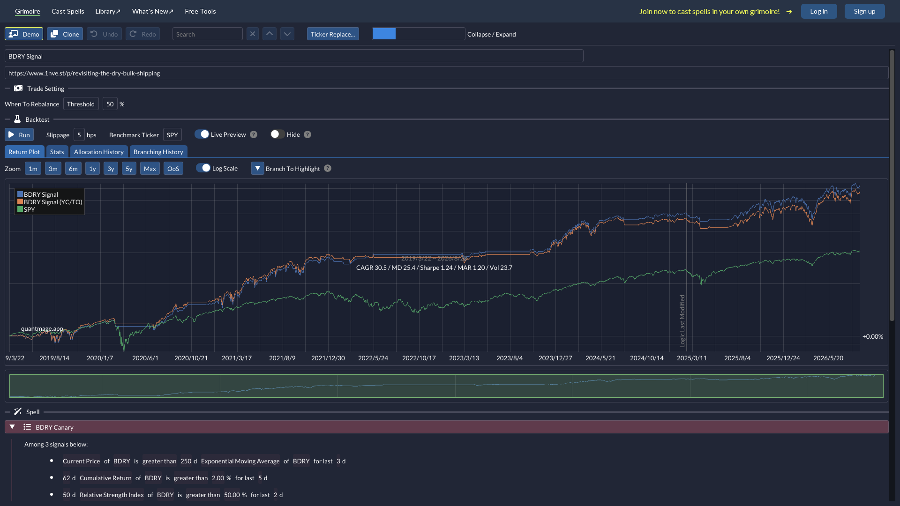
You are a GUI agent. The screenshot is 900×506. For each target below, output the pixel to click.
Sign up (865, 11)
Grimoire (27, 11)
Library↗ (108, 11)
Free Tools (200, 11)
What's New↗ (153, 11)
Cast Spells (68, 11)
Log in (819, 11)
